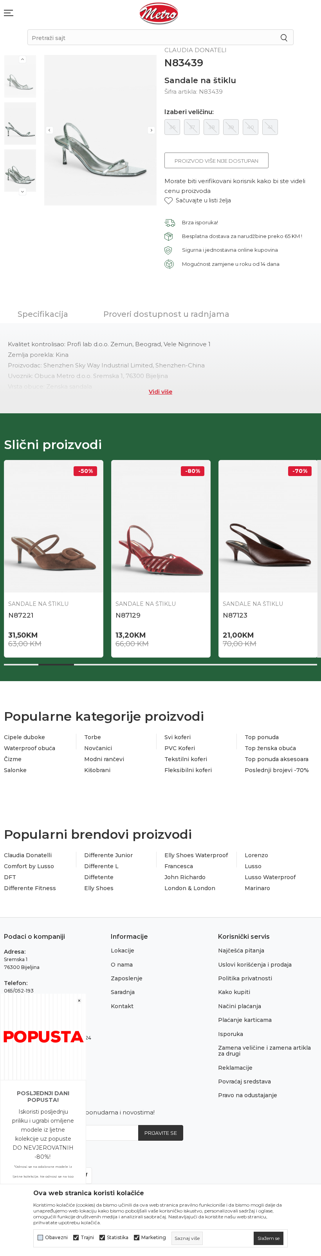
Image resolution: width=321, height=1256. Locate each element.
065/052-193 (19, 991)
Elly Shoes (99, 888)
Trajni (87, 1237)
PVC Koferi (179, 748)
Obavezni (56, 1237)
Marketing (153, 1237)
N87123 (235, 615)
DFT (10, 877)
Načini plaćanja (239, 1006)
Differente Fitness (30, 888)
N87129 (128, 615)
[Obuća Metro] (159, 13)
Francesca (178, 866)
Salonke (15, 770)
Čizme (13, 759)
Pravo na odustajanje (247, 1095)
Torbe (92, 737)
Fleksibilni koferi (188, 770)
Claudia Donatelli (28, 855)
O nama (122, 964)
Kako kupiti (234, 992)
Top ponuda (262, 737)
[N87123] (268, 526)
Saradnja (123, 992)
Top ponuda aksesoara (276, 759)
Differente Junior (108, 855)
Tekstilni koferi (185, 759)
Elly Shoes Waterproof (196, 855)
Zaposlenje (126, 978)
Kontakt (122, 1006)
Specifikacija (43, 314)
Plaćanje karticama (245, 1019)
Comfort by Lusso (29, 866)
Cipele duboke (24, 737)
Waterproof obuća (29, 748)
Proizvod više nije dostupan (216, 161)
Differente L (101, 866)
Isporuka (230, 1034)
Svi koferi (177, 737)
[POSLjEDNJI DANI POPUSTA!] (43, 1036)
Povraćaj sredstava (244, 1081)
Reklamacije (235, 1067)
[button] (197, 200)
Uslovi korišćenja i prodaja (255, 964)
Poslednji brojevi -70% (277, 770)
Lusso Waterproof (270, 877)
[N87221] (53, 526)
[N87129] (161, 526)
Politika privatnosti (245, 978)
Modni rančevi (104, 759)
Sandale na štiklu (200, 80)
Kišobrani (97, 770)
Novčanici (98, 748)
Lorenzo (256, 855)
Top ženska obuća (270, 748)
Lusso (253, 866)
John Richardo (185, 877)
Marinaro (257, 888)
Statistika (117, 1237)
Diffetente (99, 877)
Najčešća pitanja (241, 950)
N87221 (20, 615)
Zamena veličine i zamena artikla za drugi (264, 1050)
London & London (189, 888)
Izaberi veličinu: (189, 112)
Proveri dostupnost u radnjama (166, 314)
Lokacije (122, 950)
